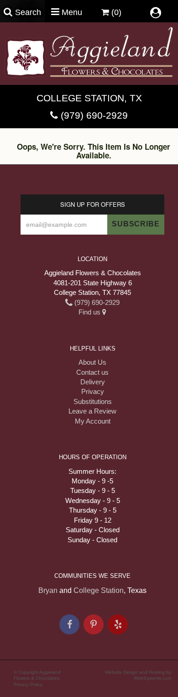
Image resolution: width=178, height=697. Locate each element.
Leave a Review (92, 411)
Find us (90, 312)
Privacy (92, 391)
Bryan (48, 590)
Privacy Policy (28, 684)
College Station (98, 590)
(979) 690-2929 (94, 115)
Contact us (92, 372)
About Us (92, 362)
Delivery (92, 382)
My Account (92, 421)
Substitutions (92, 401)
